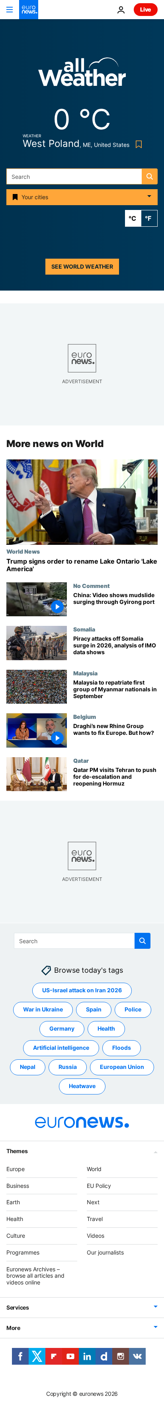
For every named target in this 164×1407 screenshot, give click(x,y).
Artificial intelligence (61, 1047)
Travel (95, 1218)
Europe (15, 1169)
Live (145, 9)
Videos (95, 1235)
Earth (13, 1202)
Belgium (84, 717)
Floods (121, 1047)
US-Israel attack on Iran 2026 (82, 990)
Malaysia (85, 673)
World (94, 1169)
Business (17, 1185)
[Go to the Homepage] (28, 9)
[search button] (150, 176)
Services (17, 1307)
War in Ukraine (43, 1009)
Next (93, 1202)
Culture (15, 1235)
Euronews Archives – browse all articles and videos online (35, 1275)
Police (133, 1009)
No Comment (91, 585)
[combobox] (82, 176)
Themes (16, 1151)
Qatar (81, 760)
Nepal (27, 1066)
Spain (94, 1009)
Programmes (22, 1252)
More (13, 1327)
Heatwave (82, 1085)
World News (23, 551)
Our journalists (105, 1252)
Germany (61, 1028)
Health (106, 1028)
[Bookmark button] (137, 144)
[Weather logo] (82, 74)
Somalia (84, 629)
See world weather (82, 266)
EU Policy (99, 1185)
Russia (68, 1066)
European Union (122, 1066)
